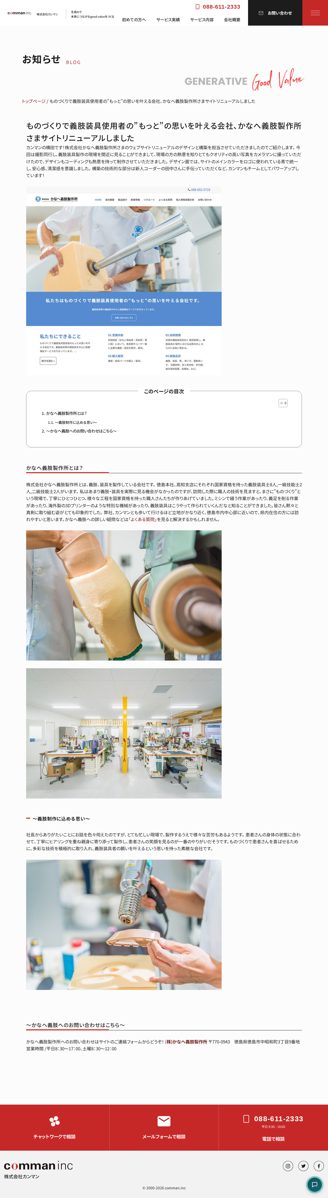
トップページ (34, 101)
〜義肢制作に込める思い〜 (76, 422)
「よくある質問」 (142, 519)
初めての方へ (134, 20)
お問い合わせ (280, 13)
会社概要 (232, 20)
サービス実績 (168, 20)
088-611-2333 (221, 7)
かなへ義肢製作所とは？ (66, 413)
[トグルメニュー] (315, 12)
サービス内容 (202, 20)
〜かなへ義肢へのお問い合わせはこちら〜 (81, 431)
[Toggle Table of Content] (280, 403)
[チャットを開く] (315, 1185)
